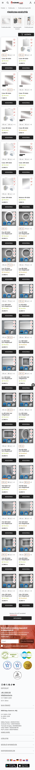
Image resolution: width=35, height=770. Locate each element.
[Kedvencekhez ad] (14, 39)
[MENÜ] (2, 2)
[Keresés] (7, 2)
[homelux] (17, 2)
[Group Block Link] (6, 22)
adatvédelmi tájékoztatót (20, 646)
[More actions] (33, 385)
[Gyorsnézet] (14, 42)
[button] (33, 388)
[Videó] (14, 512)
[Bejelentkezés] (30, 2)
